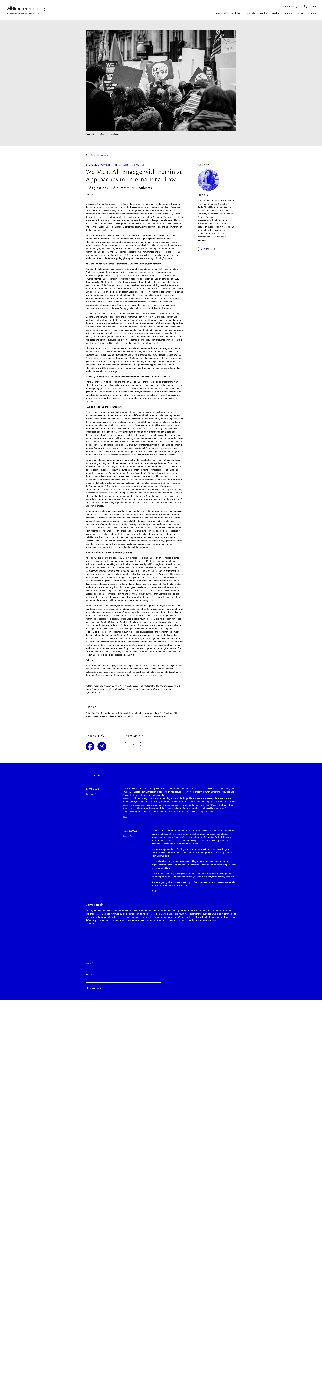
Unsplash (114, 134)
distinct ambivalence (168, 275)
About (300, 13)
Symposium (93, 165)
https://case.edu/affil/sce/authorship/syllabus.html (211, 876)
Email (89, 974)
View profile (206, 248)
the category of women (169, 348)
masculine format (119, 278)
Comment (91, 923)
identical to (157, 499)
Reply (125, 817)
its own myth (155, 534)
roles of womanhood (108, 476)
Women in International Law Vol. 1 (124, 165)
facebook (90, 746)
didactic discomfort (163, 308)
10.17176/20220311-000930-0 (153, 716)
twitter (101, 746)
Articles (236, 13)
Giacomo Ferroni (100, 134)
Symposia (250, 13)
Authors (288, 13)
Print (133, 744)
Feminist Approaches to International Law (121, 245)
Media (263, 13)
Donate (312, 13)
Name (89, 963)
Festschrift (221, 13)
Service (275, 13)
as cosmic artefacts (129, 517)
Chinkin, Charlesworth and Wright (108, 282)
